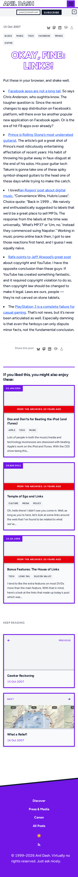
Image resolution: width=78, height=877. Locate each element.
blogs (8, 36)
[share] (71, 27)
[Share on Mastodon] (54, 27)
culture (13, 503)
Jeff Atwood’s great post (51, 257)
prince (59, 36)
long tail (24, 576)
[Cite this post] (66, 27)
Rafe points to (19, 257)
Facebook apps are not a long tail (34, 91)
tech (31, 36)
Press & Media (39, 809)
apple (12, 430)
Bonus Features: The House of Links (33, 569)
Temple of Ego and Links (25, 496)
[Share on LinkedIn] (59, 27)
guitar (8, 43)
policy (37, 503)
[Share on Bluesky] (48, 27)
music (19, 36)
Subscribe (51, 12)
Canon (39, 817)
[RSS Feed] (39, 844)
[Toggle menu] (71, 3)
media (25, 503)
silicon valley (42, 576)
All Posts (39, 826)
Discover (39, 801)
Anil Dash (18, 3)
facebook (44, 36)
